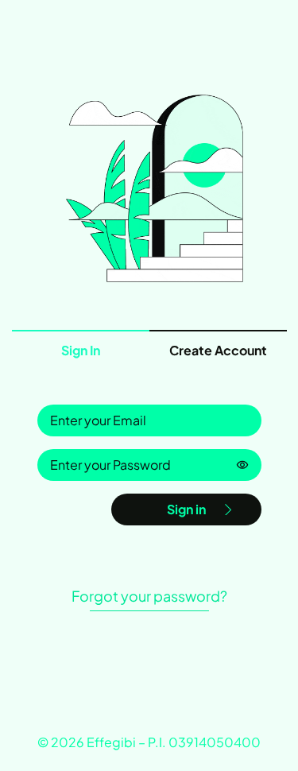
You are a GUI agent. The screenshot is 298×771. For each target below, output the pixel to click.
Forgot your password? (149, 596)
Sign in (186, 509)
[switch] (242, 465)
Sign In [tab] (80, 350)
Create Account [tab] (218, 350)
